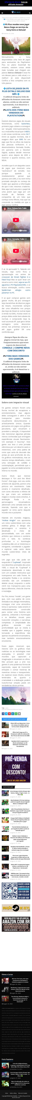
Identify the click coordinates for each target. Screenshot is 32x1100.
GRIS (21, 139)
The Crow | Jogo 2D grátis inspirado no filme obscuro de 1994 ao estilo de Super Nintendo (20, 857)
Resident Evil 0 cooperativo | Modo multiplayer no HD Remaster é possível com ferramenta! (20, 743)
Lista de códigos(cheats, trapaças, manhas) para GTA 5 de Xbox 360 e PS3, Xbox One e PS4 (20, 1065)
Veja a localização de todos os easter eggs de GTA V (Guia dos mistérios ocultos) (20, 1083)
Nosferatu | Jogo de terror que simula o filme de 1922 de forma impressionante (20, 989)
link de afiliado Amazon (17, 3)
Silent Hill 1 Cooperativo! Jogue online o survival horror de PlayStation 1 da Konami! (20, 866)
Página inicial (5, 17)
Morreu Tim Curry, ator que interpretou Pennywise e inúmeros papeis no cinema (20, 980)
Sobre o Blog (13, 1093)
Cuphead (16, 562)
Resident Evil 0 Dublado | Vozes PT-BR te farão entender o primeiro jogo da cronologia (20, 848)
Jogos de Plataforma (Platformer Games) (20, 17)
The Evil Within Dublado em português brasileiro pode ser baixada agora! (20, 828)
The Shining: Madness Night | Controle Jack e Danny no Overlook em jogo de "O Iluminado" (20, 999)
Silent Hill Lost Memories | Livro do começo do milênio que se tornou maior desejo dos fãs (20, 724)
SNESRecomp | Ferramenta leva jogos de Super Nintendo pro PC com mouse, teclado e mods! (20, 875)
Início (6, 1093)
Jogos (7, 708)
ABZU (27, 131)
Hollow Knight (8, 520)
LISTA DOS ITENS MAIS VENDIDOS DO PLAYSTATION (17, 112)
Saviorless (25, 123)
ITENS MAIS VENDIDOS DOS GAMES (17, 357)
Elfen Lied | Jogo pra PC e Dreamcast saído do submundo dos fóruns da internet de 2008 (20, 733)
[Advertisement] (16, 953)
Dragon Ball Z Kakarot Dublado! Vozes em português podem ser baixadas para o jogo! (20, 819)
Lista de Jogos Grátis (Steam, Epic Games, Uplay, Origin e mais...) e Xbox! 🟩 (20, 792)
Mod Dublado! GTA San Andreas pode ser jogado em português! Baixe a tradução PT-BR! (20, 801)
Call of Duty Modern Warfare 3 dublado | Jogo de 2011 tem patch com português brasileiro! (20, 810)
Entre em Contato (22, 1093)
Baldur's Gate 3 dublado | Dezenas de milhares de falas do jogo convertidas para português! (20, 838)
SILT (28, 134)
